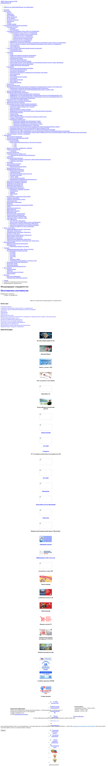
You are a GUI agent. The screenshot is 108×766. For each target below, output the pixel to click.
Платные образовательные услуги (10, 318)
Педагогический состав (7, 315)
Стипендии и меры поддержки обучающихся (13, 322)
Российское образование (54, 738)
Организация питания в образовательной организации (15, 325)
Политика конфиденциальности (54, 720)
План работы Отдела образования (46, 504)
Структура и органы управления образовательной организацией (18, 309)
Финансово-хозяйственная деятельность (11, 319)
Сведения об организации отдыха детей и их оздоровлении (17, 308)
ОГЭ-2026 (45, 478)
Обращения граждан (46, 544)
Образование (4, 312)
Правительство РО (55, 714)
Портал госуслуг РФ (54, 719)
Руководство (4, 313)
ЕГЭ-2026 (46, 446)
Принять (3, 730)
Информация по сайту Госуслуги (45, 557)
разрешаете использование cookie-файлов (84, 726)
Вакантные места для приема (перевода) (11, 321)
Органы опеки (55, 722)
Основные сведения (6, 306)
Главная (6, 280)
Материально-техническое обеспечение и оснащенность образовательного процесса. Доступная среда (28, 316)
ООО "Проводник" (58, 723)
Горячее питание (46, 432)
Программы (45, 491)
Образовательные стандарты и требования (12, 326)
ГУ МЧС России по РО (54, 705)
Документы (4, 311)
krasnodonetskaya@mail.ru (21, 714)
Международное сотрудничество (14, 290)
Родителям (46, 518)
